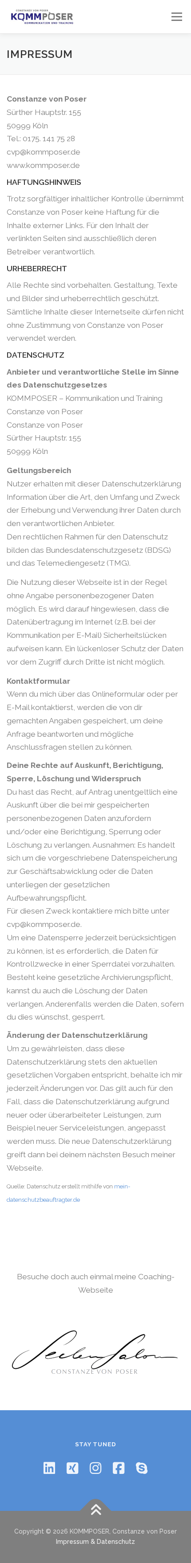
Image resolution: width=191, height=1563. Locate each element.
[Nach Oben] (95, 1510)
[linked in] (49, 1468)
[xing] (72, 1468)
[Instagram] (95, 1468)
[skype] (141, 1468)
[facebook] (118, 1468)
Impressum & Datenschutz (95, 1541)
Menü (176, 16)
